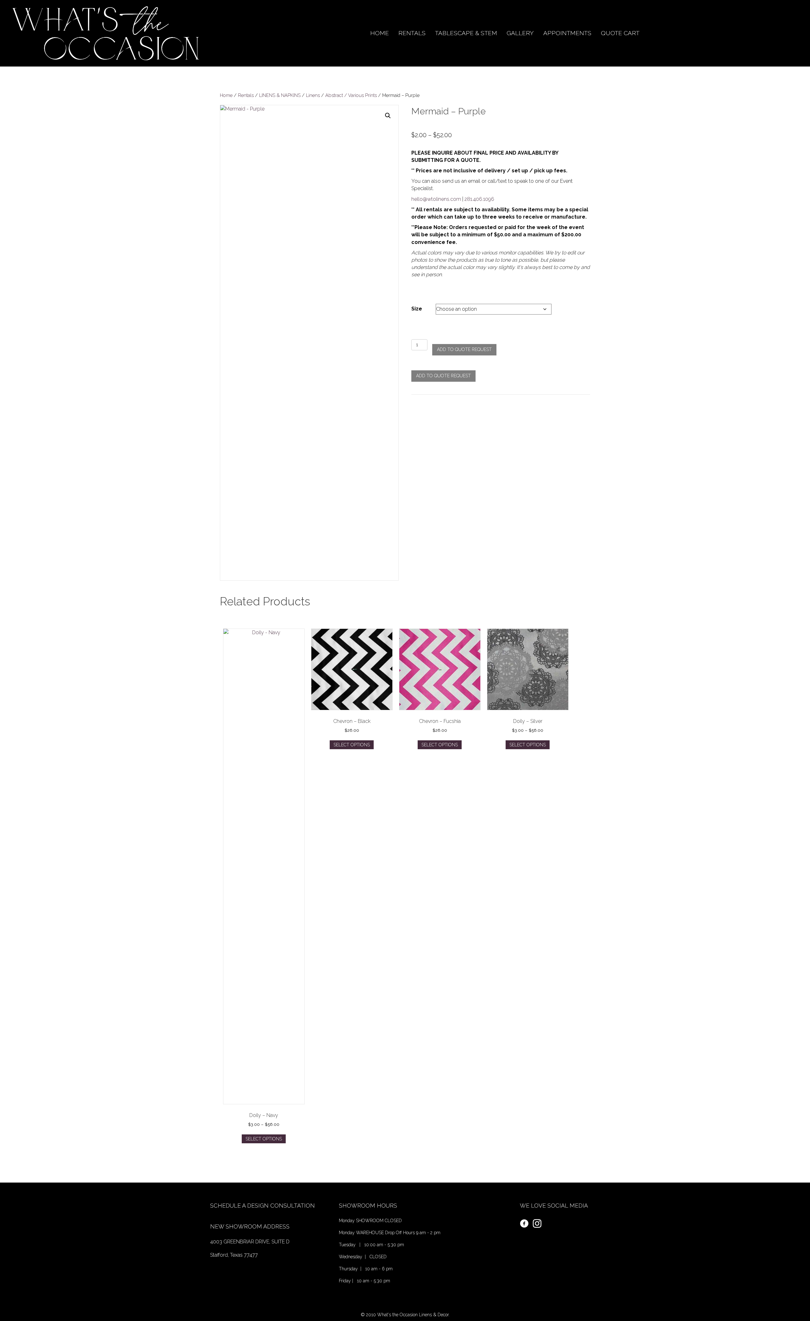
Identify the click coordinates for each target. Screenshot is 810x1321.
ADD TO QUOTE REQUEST (464, 349)
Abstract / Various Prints (351, 95)
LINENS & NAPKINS (280, 95)
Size (416, 309)
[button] (388, 115)
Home (226, 95)
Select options (264, 1138)
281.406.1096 (479, 199)
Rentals (246, 95)
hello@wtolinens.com (436, 199)
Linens (313, 95)
